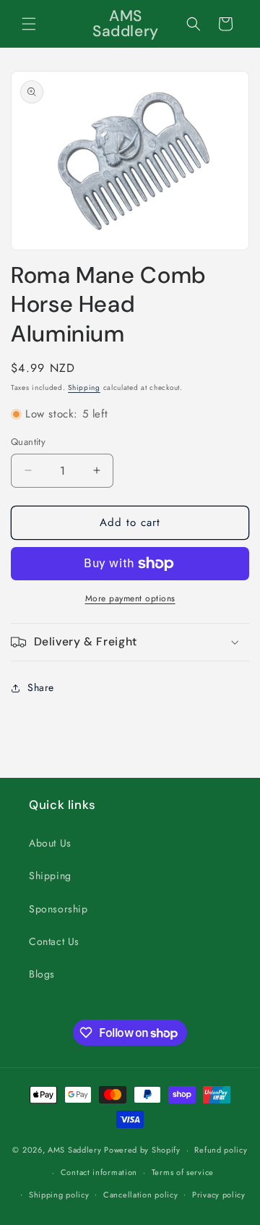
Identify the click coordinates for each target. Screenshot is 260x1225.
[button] (29, 24)
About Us (50, 843)
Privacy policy (219, 1194)
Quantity (28, 442)
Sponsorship (58, 909)
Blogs (42, 974)
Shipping (84, 387)
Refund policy (220, 1150)
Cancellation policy (140, 1194)
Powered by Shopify (142, 1150)
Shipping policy (59, 1194)
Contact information (99, 1172)
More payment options (130, 598)
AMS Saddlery (74, 1150)
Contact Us (54, 941)
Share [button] (40, 687)
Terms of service (183, 1172)
